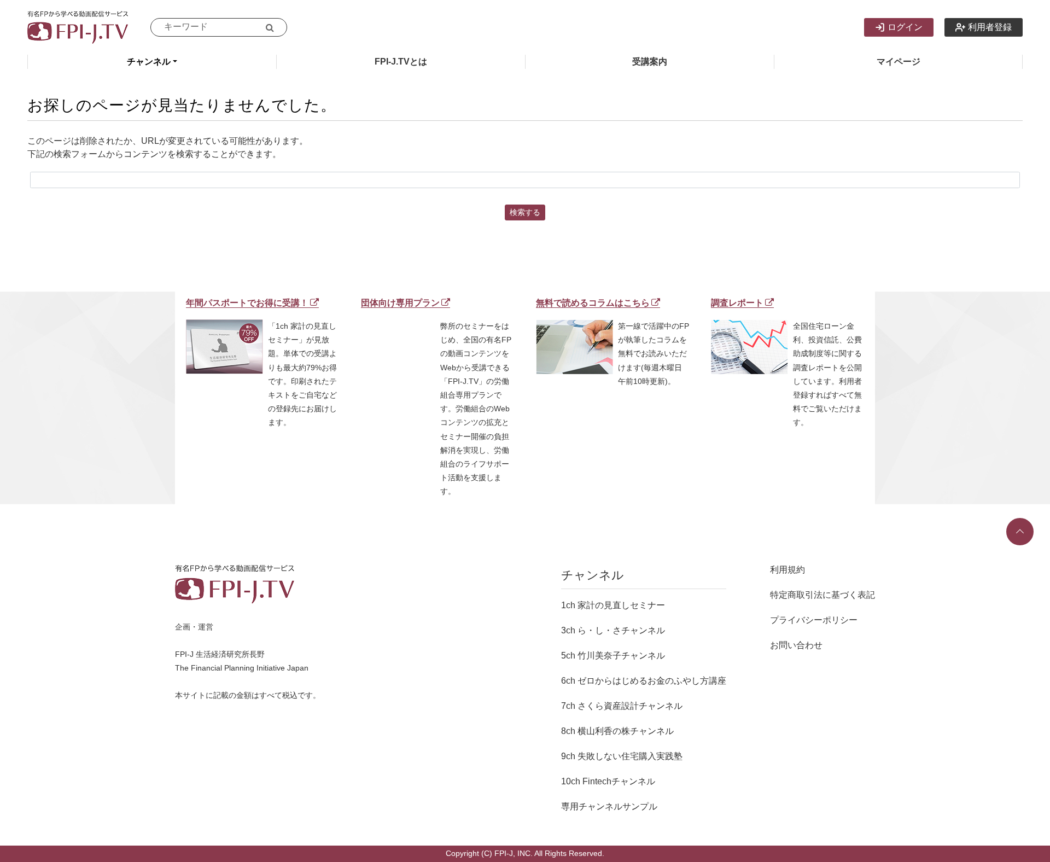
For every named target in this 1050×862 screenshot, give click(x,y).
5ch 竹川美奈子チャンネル (613, 655)
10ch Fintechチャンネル (608, 781)
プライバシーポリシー (814, 620)
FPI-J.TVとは (401, 61)
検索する (525, 212)
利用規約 (787, 569)
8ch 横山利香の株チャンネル (617, 731)
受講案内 (649, 61)
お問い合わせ (796, 645)
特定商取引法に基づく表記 (822, 594)
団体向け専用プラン (400, 302)
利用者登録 (990, 27)
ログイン (905, 27)
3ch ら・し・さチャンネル (613, 630)
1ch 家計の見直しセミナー (613, 605)
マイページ (898, 61)
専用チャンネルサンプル (609, 806)
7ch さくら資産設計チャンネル (621, 705)
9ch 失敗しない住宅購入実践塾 (621, 756)
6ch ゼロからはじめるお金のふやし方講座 (643, 680)
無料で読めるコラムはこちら (593, 302)
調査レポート (737, 302)
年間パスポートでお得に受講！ (247, 302)
